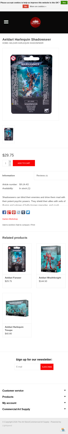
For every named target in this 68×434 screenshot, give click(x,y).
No (25, 6)
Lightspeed (7, 425)
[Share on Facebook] (4, 212)
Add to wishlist (8, 225)
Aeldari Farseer (13, 277)
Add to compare (23, 225)
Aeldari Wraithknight (50, 277)
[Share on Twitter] (28, 212)
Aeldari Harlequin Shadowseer (26, 43)
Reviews (42, 175)
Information (8, 175)
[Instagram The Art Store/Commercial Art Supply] (34, 376)
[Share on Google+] (9, 212)
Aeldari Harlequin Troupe (14, 328)
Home (5, 43)
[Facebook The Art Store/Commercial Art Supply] (28, 376)
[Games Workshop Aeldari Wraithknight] (51, 258)
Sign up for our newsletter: (34, 359)
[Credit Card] (62, 429)
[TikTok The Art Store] (39, 376)
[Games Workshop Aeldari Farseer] (17, 258)
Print (33, 225)
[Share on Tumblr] (23, 212)
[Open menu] (6, 22)
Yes (64, 3)
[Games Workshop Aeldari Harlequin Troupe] (17, 308)
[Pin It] (14, 212)
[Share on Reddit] (18, 212)
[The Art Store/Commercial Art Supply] (40, 22)
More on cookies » (38, 6)
